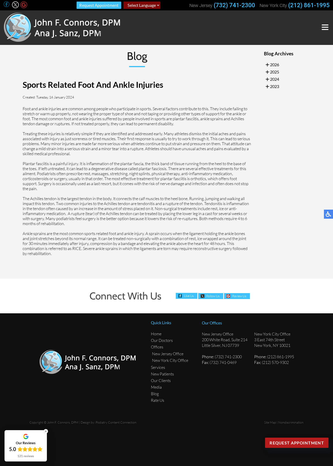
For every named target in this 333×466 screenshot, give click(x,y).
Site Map (270, 422)
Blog (155, 393)
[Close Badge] (45, 431)
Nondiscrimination (291, 422)
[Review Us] (23, 6)
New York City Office (170, 360)
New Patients (162, 373)
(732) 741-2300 (234, 5)
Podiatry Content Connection (116, 422)
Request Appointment (98, 5)
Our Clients (161, 380)
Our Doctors (162, 340)
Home (156, 333)
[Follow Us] (15, 6)
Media (156, 387)
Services (158, 367)
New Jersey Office (167, 353)
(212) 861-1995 (309, 5)
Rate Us (157, 400)
